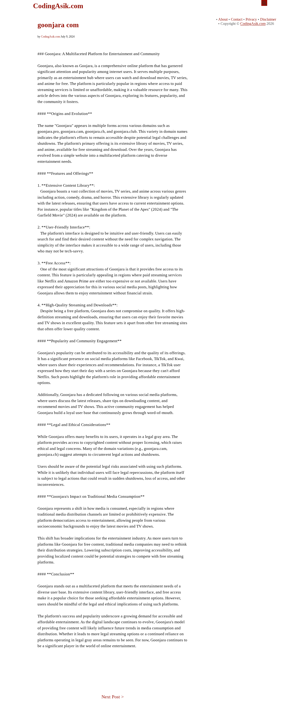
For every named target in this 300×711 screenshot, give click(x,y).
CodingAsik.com (58, 6)
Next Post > (112, 696)
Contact (236, 19)
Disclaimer (268, 19)
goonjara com (58, 25)
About (223, 19)
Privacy (251, 19)
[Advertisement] (112, 665)
